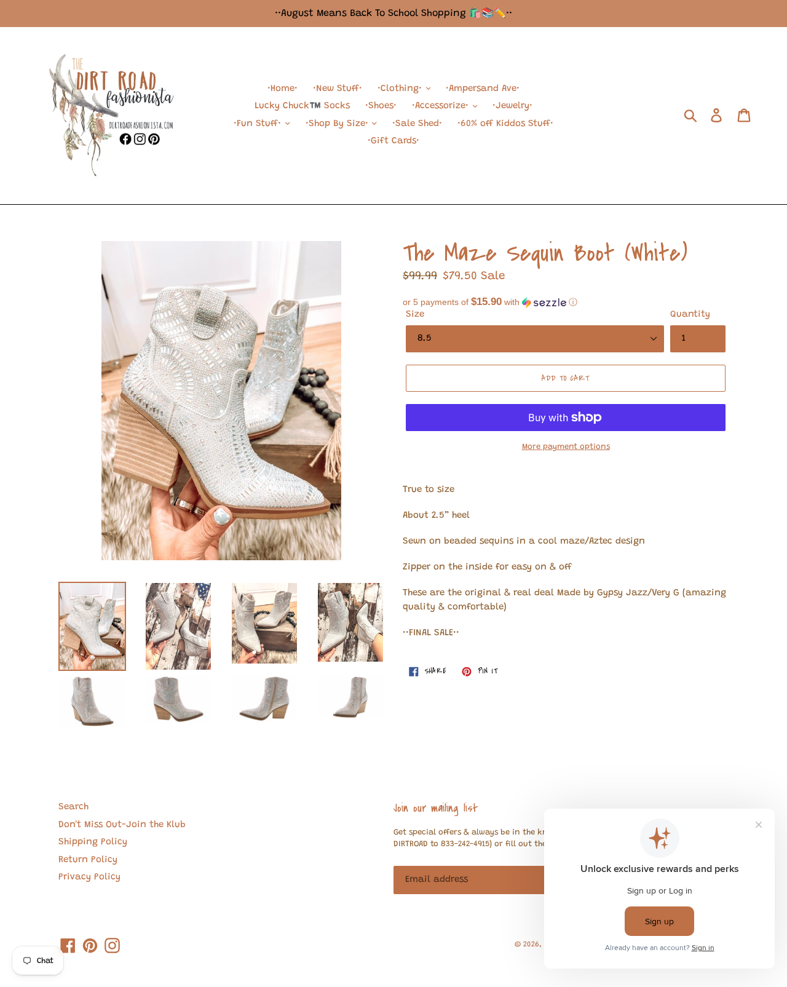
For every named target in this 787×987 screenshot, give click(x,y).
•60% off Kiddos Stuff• (505, 124)
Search (73, 807)
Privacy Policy (89, 877)
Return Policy (87, 860)
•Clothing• (401, 88)
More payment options (566, 447)
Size (415, 314)
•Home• (282, 88)
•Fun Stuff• (259, 124)
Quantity (690, 314)
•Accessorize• (442, 106)
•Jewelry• (512, 106)
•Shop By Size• (338, 124)
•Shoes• (381, 106)
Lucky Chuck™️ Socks (302, 106)
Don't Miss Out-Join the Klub (122, 825)
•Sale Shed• (417, 124)
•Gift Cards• (393, 141)
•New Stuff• (337, 88)
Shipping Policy (92, 842)
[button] (566, 302)
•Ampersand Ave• (483, 88)
